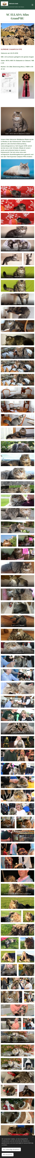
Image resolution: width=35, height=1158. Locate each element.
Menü (32, 4)
